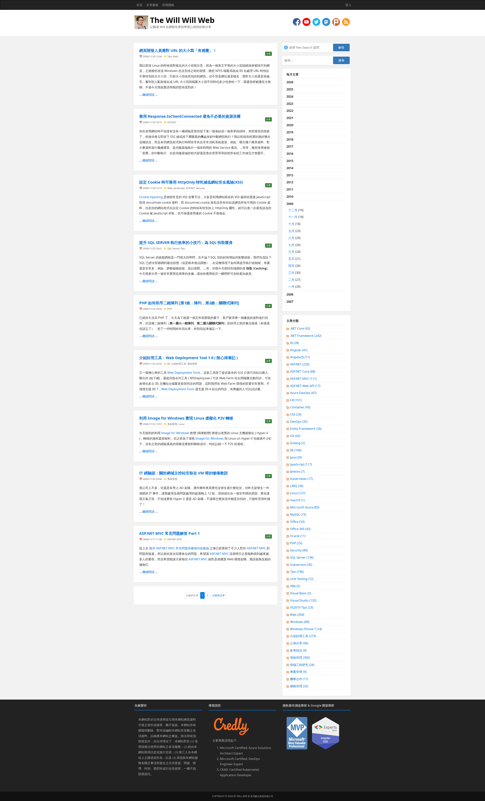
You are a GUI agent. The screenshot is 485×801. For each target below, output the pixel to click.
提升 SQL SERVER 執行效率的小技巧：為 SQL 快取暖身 (186, 242)
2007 (289, 302)
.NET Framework (306, 336)
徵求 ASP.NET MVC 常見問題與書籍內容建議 (179, 548)
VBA (295, 586)
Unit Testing (301, 579)
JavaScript (179, 188)
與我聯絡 (168, 5)
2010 (289, 197)
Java (296, 457)
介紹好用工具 (178, 363)
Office (297, 522)
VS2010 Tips (301, 607)
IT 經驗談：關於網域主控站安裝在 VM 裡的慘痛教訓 (183, 473)
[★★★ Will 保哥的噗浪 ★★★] (336, 21)
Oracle (298, 536)
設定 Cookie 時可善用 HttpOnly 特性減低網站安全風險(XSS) (191, 182)
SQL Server (173, 248)
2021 (289, 118)
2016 (289, 154)
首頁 (139, 5)
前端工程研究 (302, 665)
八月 (291, 238)
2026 (289, 82)
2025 (289, 89)
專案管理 (298, 672)
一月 (291, 286)
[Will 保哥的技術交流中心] (297, 21)
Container (300, 407)
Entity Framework (306, 429)
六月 (291, 252)
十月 (291, 224)
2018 (289, 139)
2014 (289, 168)
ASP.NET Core (302, 371)
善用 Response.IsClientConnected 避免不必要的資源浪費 (190, 116)
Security (200, 188)
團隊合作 (299, 679)
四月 (291, 266)
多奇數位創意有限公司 (261, 796)
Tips (169, 56)
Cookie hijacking (151, 197)
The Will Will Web (182, 20)
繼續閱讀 (148, 95)
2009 (295, 245)
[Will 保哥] (307, 21)
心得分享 (299, 643)
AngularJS (300, 357)
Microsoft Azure (304, 507)
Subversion (301, 565)
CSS (295, 414)
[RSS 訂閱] (345, 21)
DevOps (298, 422)
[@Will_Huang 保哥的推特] (317, 21)
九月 (291, 231)
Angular (298, 350)
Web (175, 56)
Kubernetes (301, 479)
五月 (291, 259)
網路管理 (299, 686)
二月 (291, 280)
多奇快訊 (298, 650)
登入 (348, 5)
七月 (291, 245)
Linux (181, 424)
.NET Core (300, 328)
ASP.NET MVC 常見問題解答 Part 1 (169, 533)
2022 (289, 111)
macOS (297, 500)
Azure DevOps (303, 393)
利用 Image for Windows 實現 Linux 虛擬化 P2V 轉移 (186, 418)
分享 (268, 53)
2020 (289, 125)
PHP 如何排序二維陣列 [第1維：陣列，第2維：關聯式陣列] (189, 302)
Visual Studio (303, 600)
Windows (299, 622)
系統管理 (192, 363)
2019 (289, 132)
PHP (169, 309)
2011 (289, 189)
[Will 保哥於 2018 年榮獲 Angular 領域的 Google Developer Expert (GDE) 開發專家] (325, 733)
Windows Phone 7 (306, 629)
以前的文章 (218, 595)
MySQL (298, 514)
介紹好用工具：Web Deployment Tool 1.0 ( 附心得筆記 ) (188, 357)
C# (296, 400)
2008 (289, 294)
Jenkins (297, 471)
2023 (289, 104)
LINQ (296, 486)
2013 (289, 175)
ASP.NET (171, 122)
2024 (289, 96)
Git (295, 436)
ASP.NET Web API (305, 386)
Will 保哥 (242, 796)
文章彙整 (152, 5)
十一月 (292, 217)
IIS (168, 363)
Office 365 (300, 529)
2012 (289, 182)
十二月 (292, 210)
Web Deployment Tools (183, 373)
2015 (289, 161)
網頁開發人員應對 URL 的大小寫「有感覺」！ (178, 50)
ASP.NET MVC (174, 539)
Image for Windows (175, 433)
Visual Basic (300, 593)
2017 (289, 146)
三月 (291, 273)
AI (294, 343)
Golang (297, 443)
